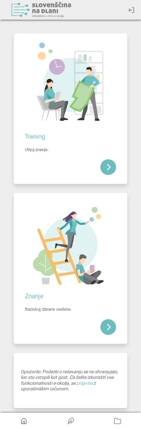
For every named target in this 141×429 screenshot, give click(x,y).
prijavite (84, 383)
